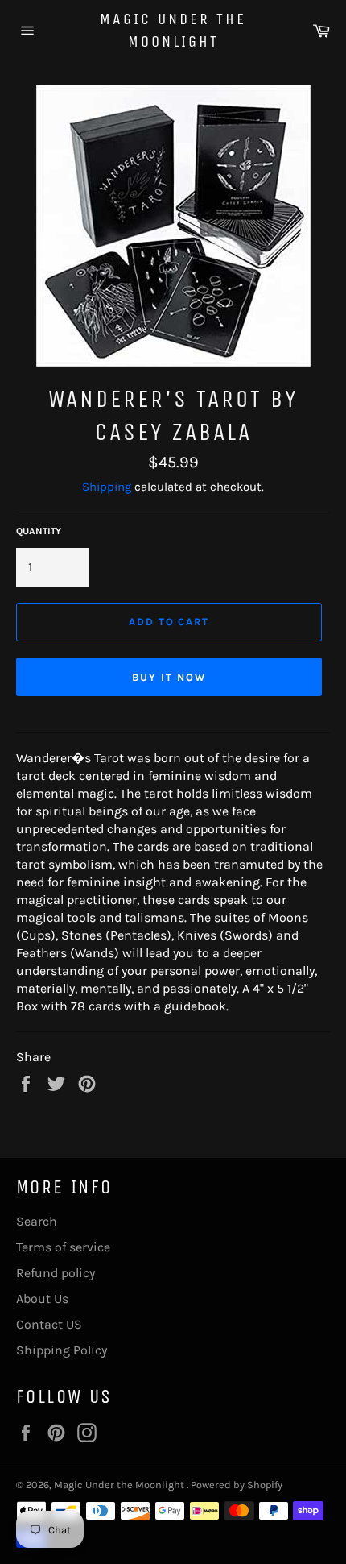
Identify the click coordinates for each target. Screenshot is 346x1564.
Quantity (38, 531)
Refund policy (55, 1272)
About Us (42, 1298)
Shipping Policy (61, 1350)
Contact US (49, 1324)
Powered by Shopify (236, 1485)
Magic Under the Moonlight (173, 30)
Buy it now (169, 677)
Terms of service (63, 1247)
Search (36, 1221)
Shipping (106, 486)
